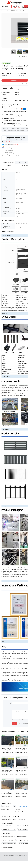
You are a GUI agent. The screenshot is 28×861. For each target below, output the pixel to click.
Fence (4, 826)
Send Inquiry (14, 80)
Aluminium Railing (19, 809)
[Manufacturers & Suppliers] (14, 2)
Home (2, 10)
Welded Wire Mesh (24, 826)
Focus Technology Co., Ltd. (18, 855)
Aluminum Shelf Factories (8, 840)
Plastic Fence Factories (8, 836)
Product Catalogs (22, 806)
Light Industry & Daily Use (11, 10)
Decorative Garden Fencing (9, 829)
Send (14, 723)
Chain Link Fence (12, 826)
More (2, 850)
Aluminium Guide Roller (6, 812)
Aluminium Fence (5, 809)
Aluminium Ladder (19, 812)
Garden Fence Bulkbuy (8, 847)
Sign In (3, 155)
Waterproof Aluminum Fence (9, 843)
